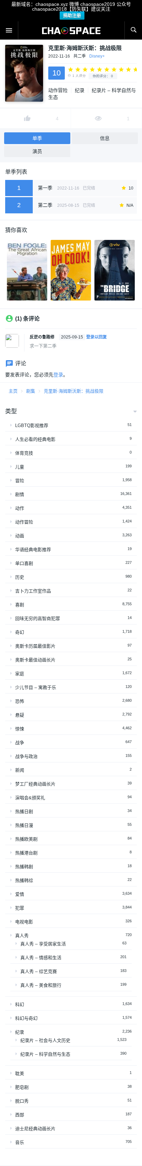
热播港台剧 (26, 852)
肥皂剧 (22, 1087)
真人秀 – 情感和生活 (40, 957)
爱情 (19, 894)
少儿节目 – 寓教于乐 (35, 687)
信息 (105, 138)
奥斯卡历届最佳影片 (35, 646)
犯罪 (19, 908)
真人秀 (22, 935)
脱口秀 (22, 1101)
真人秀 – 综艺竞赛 (38, 971)
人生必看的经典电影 (35, 439)
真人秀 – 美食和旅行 (40, 985)
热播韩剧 (24, 866)
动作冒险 (58, 90)
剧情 (19, 494)
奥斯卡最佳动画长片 (35, 659)
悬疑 (19, 715)
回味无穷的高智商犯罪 (37, 618)
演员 (37, 151)
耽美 (19, 1073)
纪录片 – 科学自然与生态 (45, 1054)
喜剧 (19, 604)
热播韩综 (24, 880)
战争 (19, 742)
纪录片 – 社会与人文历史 (45, 1040)
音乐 (19, 1142)
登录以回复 (96, 337)
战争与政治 (26, 756)
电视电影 (24, 921)
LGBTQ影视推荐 (31, 425)
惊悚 (19, 728)
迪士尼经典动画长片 (35, 1128)
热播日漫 (24, 825)
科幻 (19, 1004)
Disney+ (97, 56)
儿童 (19, 466)
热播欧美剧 (26, 839)
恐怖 (19, 701)
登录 (58, 374)
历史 (19, 577)
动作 (19, 508)
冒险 (19, 480)
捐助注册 (72, 15)
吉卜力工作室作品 (33, 591)
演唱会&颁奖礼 (30, 797)
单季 (37, 138)
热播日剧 (24, 811)
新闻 (19, 770)
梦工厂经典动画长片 (35, 784)
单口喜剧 (24, 563)
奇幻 (19, 632)
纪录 (79, 90)
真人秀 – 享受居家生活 (43, 943)
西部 (19, 1114)
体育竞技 (24, 453)
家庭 (19, 673)
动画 (19, 535)
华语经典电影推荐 (33, 549)
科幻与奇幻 (26, 1018)
